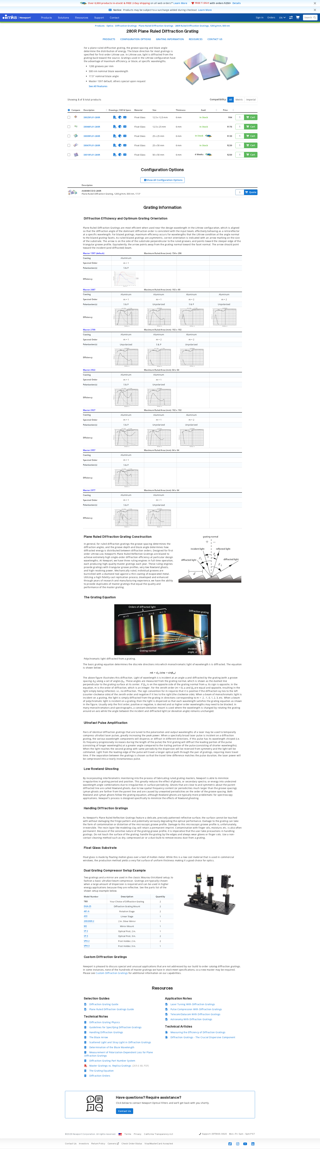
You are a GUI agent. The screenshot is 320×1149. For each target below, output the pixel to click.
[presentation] (160, 574)
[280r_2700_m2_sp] (158, 357)
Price (225, 110)
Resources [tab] (81, 18)
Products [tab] (46, 18)
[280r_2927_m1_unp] (158, 437)
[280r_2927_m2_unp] (191, 437)
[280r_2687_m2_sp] (191, 316)
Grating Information (170, 39)
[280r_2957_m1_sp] (126, 477)
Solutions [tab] (63, 18)
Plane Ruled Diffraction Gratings (156, 25)
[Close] (315, 3)
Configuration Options (135, 39)
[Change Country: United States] (120, 1134)
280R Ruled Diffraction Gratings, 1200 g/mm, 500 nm (202, 25)
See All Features (98, 86)
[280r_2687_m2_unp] (224, 316)
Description (89, 110)
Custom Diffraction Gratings (112, 973)
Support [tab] (99, 18)
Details (236, 3)
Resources (195, 39)
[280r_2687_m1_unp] (158, 316)
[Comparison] (291, 18)
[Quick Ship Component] (208, 136)
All (230, 99)
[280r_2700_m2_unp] (191, 357)
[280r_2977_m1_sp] (126, 517)
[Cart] (298, 18)
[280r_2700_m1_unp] (126, 357)
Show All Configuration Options (164, 180)
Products (99, 25)
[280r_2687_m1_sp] (126, 316)
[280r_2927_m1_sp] (126, 437)
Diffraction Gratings (126, 25)
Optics (109, 25)
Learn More (180, 3)
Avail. (203, 110)
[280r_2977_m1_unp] (158, 517)
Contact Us (215, 39)
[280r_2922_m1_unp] (158, 397)
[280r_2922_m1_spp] (126, 397)
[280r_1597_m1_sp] (126, 278)
